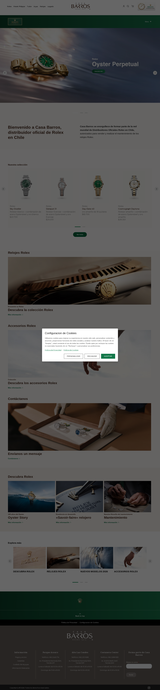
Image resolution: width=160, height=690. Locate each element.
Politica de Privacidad (53, 350)
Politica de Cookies (71, 350)
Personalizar (73, 356)
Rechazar (92, 356)
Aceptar (108, 356)
